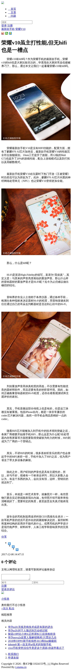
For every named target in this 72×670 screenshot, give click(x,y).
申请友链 (13, 657)
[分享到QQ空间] (10, 33)
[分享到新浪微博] (2, 33)
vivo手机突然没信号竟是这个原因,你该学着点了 (36, 648)
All (49, 663)
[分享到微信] (6, 33)
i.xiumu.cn (20, 667)
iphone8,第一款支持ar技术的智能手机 (29, 644)
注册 (10, 25)
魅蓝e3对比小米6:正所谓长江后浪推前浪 (31, 634)
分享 (4, 536)
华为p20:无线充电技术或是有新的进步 (30, 627)
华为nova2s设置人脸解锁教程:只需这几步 (32, 637)
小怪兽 (5, 598)
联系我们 (13, 654)
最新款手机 (8, 29)
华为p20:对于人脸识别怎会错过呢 (28, 630)
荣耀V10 (20, 29)
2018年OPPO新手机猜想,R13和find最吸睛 (32, 641)
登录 (4, 25)
